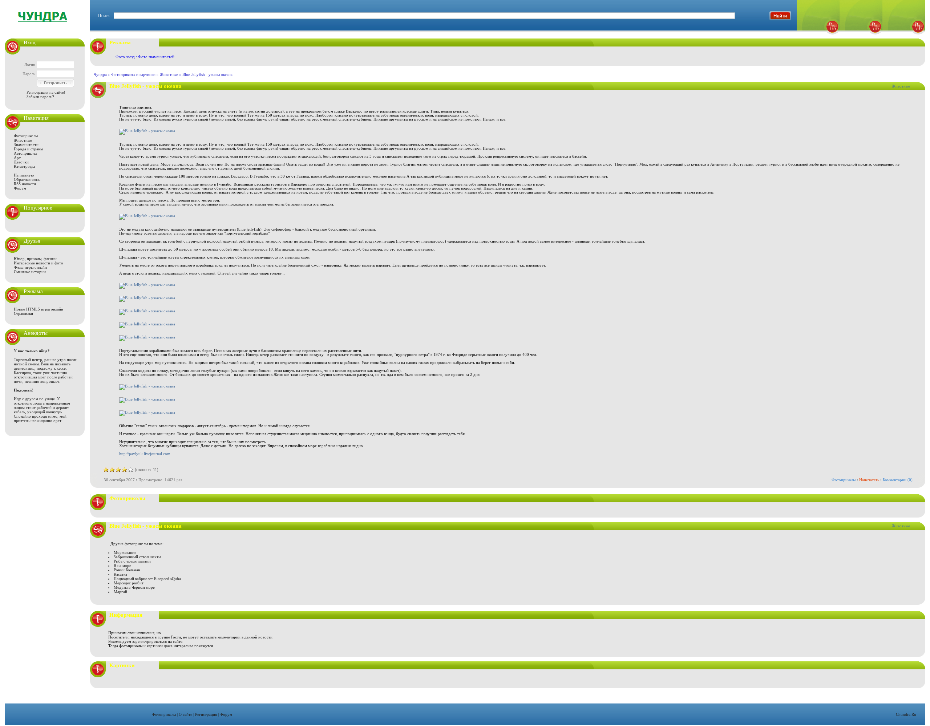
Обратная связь (27, 179)
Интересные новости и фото (38, 263)
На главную (24, 175)
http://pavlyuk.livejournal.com (144, 454)
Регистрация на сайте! (46, 92)
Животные (23, 140)
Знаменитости (26, 144)
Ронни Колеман (127, 570)
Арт (17, 157)
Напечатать (869, 480)
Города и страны (28, 149)
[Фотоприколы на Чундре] (45, 27)
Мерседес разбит (128, 583)
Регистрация (206, 714)
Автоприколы (25, 153)
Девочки (21, 162)
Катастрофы (24, 166)
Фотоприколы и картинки (133, 74)
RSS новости (25, 184)
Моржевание (125, 552)
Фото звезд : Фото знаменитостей (145, 56)
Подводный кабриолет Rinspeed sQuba (147, 578)
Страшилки (23, 313)
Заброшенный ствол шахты (137, 557)
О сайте (185, 714)
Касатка (120, 574)
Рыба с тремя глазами (132, 561)
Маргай (120, 591)
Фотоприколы (26, 136)
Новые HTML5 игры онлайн (38, 309)
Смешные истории (30, 271)
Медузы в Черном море (134, 587)
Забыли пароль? (40, 96)
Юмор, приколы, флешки (35, 258)
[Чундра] (903, 36)
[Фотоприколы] (818, 36)
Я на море (122, 565)
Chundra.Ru (906, 714)
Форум (20, 188)
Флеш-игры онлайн (30, 267)
